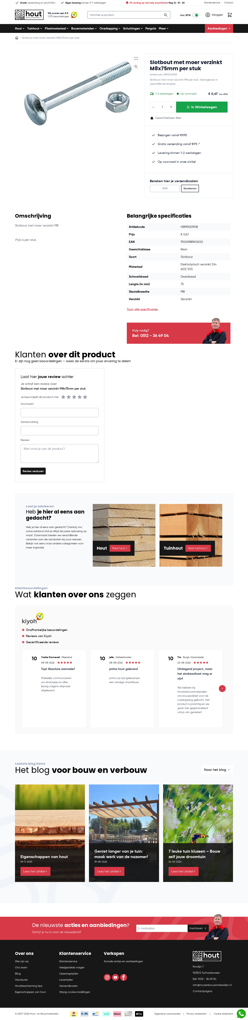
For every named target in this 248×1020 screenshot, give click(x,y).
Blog (18, 973)
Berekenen (190, 188)
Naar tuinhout (196, 548)
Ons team (21, 967)
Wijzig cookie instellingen (74, 992)
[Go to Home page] (29, 15)
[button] (35, 955)
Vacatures (21, 979)
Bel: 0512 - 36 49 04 (150, 335)
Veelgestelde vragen (72, 967)
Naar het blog (215, 770)
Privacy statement (196, 1013)
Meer (162, 28)
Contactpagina (202, 991)
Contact (228, 2)
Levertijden (66, 979)
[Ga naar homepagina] (16, 38)
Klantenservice (212, 2)
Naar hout (118, 548)
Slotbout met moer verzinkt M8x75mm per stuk (186, 65)
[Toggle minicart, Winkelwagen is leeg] (229, 14)
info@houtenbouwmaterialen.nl (212, 985)
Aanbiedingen (217, 28)
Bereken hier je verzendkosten (174, 181)
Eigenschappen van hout (30, 992)
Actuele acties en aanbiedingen (123, 961)
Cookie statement (223, 1013)
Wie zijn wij (21, 961)
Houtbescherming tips (28, 985)
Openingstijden (68, 973)
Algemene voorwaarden (167, 1013)
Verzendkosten (68, 985)
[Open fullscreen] (136, 58)
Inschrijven (196, 928)
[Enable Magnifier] (136, 66)
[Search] (166, 15)
